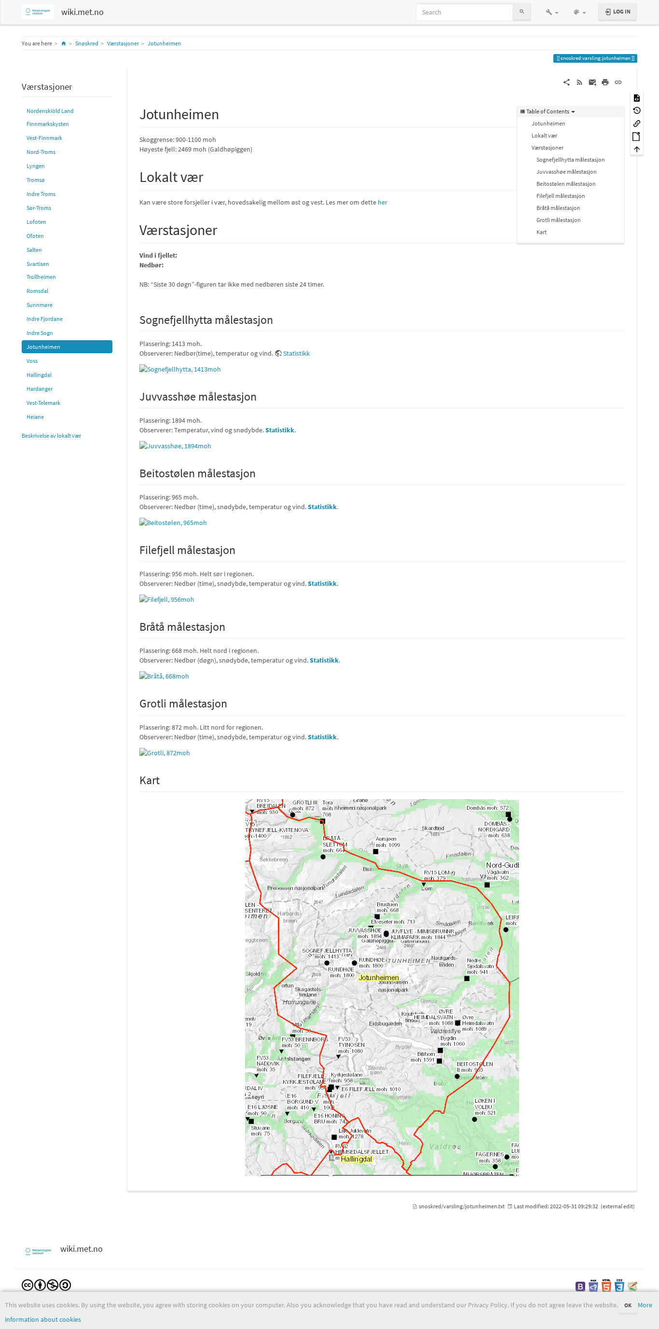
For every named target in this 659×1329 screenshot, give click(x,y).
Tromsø (36, 179)
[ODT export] (637, 136)
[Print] (605, 81)
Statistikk (296, 353)
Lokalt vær (544, 135)
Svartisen (38, 263)
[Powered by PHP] (593, 1285)
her (382, 202)
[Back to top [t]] (637, 149)
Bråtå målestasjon (558, 207)
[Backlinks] (637, 123)
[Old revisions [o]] (637, 110)
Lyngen (36, 165)
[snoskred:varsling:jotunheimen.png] (382, 987)
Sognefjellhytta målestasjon (570, 159)
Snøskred (86, 43)
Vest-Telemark (43, 402)
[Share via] (567, 81)
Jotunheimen (164, 43)
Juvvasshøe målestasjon (566, 171)
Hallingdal (39, 374)
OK (628, 1305)
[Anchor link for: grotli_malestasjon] (233, 702)
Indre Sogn (40, 332)
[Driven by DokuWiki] (632, 1285)
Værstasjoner (123, 43)
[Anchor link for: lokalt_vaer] (210, 175)
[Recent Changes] (580, 81)
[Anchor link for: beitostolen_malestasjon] (261, 472)
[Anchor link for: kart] (165, 779)
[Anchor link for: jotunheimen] (226, 113)
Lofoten (36, 221)
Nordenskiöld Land (50, 110)
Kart (541, 231)
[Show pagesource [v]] (637, 97)
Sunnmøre (40, 304)
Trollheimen (41, 276)
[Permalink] (618, 81)
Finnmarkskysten (48, 123)
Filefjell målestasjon (560, 195)
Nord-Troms (41, 151)
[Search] (522, 12)
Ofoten (35, 235)
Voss (32, 360)
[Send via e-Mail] (593, 81)
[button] (552, 12)
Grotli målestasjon (558, 219)
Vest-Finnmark (44, 137)
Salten (34, 249)
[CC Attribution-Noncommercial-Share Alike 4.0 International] (46, 1284)
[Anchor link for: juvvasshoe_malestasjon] (262, 395)
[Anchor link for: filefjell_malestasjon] (241, 549)
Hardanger (40, 388)
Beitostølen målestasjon (566, 183)
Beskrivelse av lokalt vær (51, 435)
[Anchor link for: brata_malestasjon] (231, 626)
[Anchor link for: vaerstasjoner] (224, 229)
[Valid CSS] (619, 1285)
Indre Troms (41, 193)
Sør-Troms (39, 207)
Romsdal (37, 290)
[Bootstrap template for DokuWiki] (580, 1285)
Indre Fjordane (45, 318)
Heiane (35, 416)
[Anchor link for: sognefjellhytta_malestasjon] (279, 319)
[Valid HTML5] (606, 1285)
